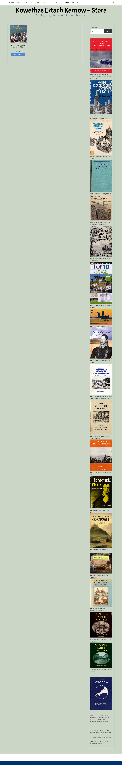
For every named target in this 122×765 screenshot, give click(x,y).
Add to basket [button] (18, 54)
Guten (30, 763)
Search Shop (94, 27)
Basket (104, 763)
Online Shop (96, 763)
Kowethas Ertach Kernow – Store (61, 10)
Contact (110, 763)
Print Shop (86, 763)
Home (79, 763)
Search (108, 31)
